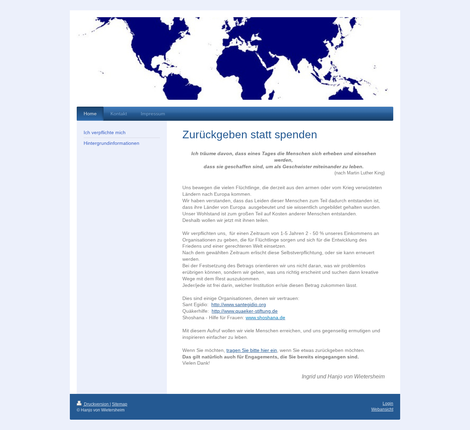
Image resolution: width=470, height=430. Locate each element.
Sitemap (119, 404)
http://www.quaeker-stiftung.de (245, 311)
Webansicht (382, 409)
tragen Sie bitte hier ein (251, 350)
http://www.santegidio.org (238, 304)
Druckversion (96, 404)
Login (388, 403)
